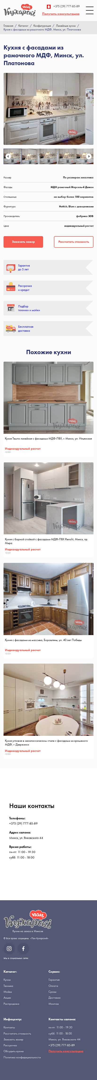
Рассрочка (10, 1045)
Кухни (7, 980)
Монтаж (53, 1004)
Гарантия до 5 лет (24, 267)
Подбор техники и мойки (29, 308)
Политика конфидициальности (22, 1057)
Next (89, 156)
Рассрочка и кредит (25, 288)
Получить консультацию (61, 14)
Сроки (52, 992)
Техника (8, 986)
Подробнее (85, 452)
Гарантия (54, 980)
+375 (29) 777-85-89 (66, 6)
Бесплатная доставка (25, 328)
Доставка (54, 998)
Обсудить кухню (14, 1051)
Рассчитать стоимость (73, 242)
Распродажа (11, 1004)
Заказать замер (23, 242)
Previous (8, 156)
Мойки (8, 992)
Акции (7, 998)
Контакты (9, 1027)
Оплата (53, 986)
